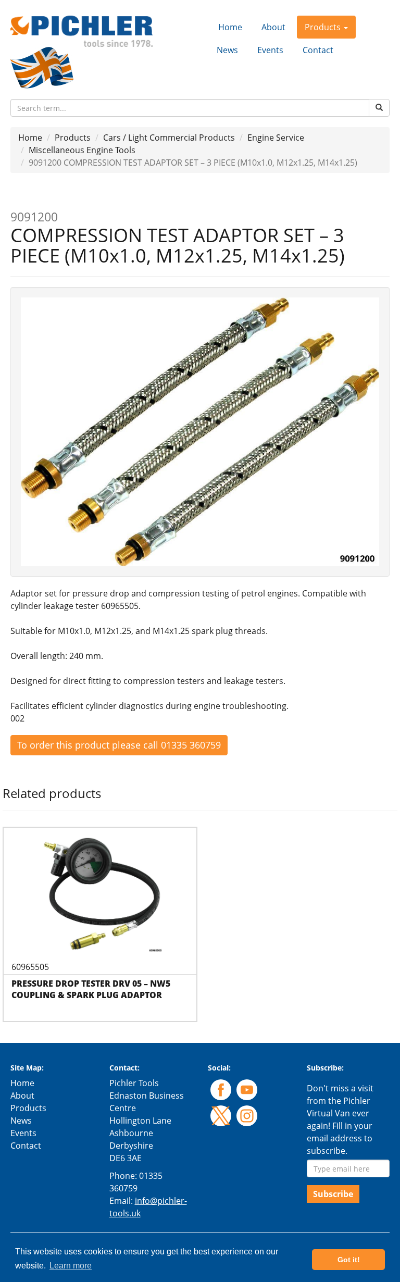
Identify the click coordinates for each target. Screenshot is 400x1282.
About (273, 27)
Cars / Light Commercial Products (169, 137)
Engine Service (275, 137)
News (227, 50)
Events (270, 50)
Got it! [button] (349, 1259)
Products (73, 137)
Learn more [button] (70, 1265)
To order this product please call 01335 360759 (119, 745)
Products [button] (324, 27)
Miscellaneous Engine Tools (82, 150)
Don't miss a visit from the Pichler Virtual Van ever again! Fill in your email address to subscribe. (340, 1119)
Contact (318, 50)
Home (230, 27)
